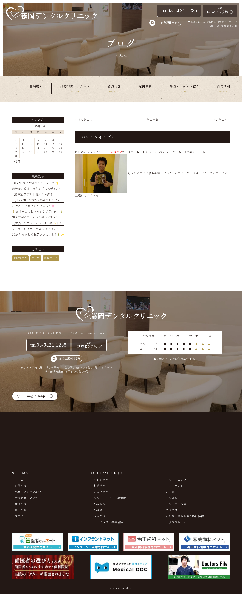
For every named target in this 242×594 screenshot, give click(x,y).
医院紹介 (21, 486)
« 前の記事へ (83, 119)
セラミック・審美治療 (108, 522)
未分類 (36, 258)
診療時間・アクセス (28, 498)
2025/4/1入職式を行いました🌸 (33, 206)
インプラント (174, 486)
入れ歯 (170, 492)
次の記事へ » (221, 119)
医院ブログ (20, 258)
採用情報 (21, 510)
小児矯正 (100, 510)
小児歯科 (100, 504)
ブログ (19, 516)
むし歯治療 (101, 479)
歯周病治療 (101, 492)
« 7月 (17, 161)
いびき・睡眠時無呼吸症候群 (185, 516)
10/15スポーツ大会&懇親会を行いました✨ (41, 200)
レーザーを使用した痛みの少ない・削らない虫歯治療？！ (50, 229)
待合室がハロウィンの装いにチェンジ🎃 (39, 217)
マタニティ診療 (176, 504)
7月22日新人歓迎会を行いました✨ (35, 183)
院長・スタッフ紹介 (28, 492)
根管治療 (100, 486)
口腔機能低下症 (176, 522)
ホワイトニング (176, 479)
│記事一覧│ (152, 119)
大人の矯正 (101, 516)
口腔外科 (172, 498)
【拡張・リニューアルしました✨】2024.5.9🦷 (43, 223)
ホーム (19, 479)
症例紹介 (21, 504)
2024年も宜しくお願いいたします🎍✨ (38, 234)
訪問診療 (172, 510)
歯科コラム (51, 258)
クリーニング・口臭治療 (110, 498)
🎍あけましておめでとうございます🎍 (37, 211)
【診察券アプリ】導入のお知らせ (34, 194)
